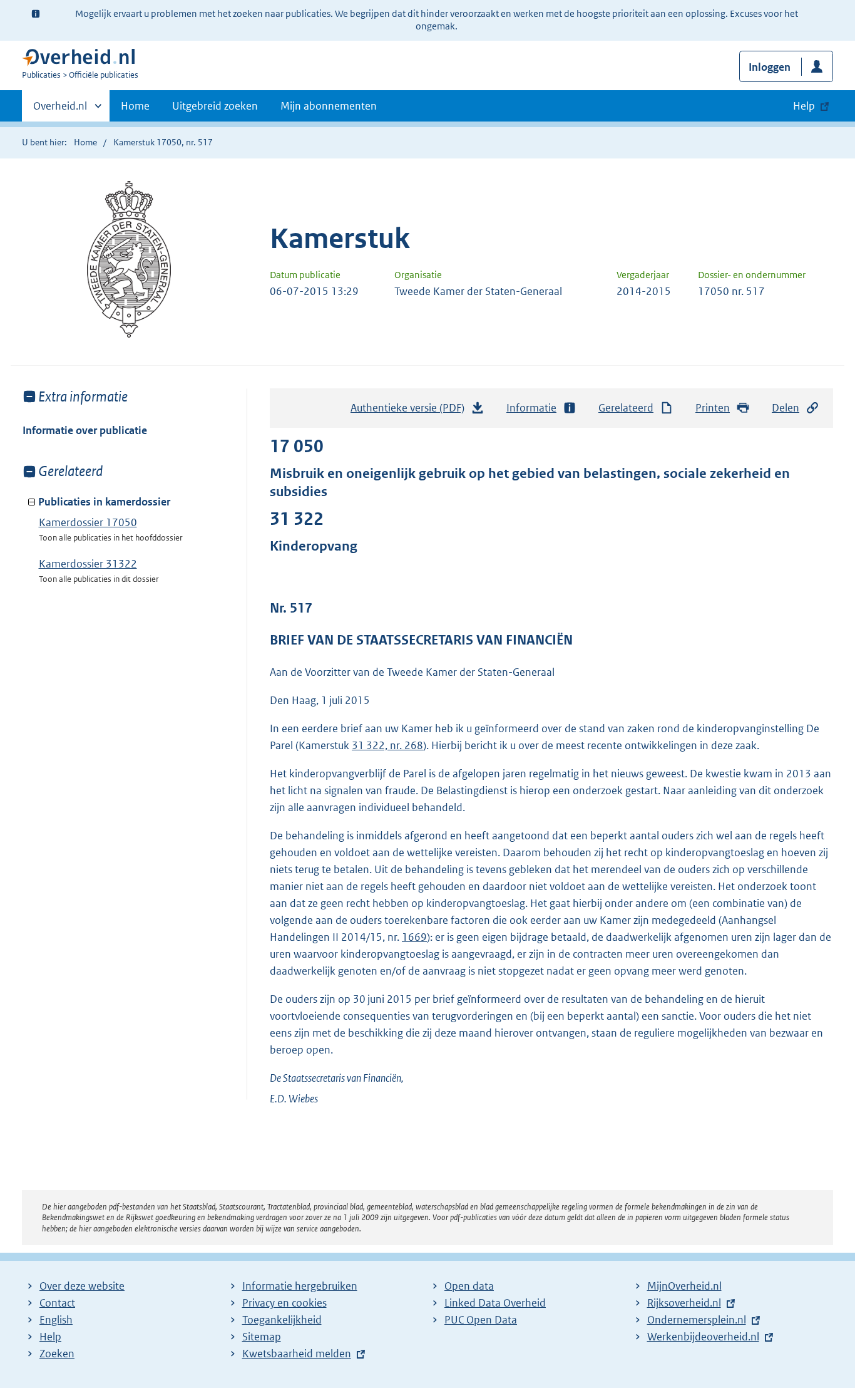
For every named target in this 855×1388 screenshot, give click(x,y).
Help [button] (804, 106)
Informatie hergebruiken (299, 1286)
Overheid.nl (60, 110)
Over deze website (82, 1286)
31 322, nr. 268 (387, 745)
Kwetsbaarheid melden (296, 1353)
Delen (785, 408)
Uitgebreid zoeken (215, 106)
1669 (414, 937)
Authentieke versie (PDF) (411, 411)
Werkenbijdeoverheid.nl (703, 1337)
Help (50, 1337)
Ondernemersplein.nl (696, 1320)
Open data (469, 1286)
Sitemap (261, 1337)
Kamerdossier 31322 (88, 564)
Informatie (531, 408)
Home (135, 106)
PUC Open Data (480, 1320)
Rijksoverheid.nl (684, 1303)
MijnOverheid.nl (684, 1286)
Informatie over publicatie (85, 430)
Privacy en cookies (284, 1303)
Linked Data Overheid (495, 1303)
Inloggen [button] (770, 67)
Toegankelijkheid (282, 1320)
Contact (57, 1303)
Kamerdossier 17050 (88, 522)
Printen (712, 408)
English (56, 1320)
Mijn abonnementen (328, 106)
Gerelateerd (625, 408)
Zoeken (56, 1353)
